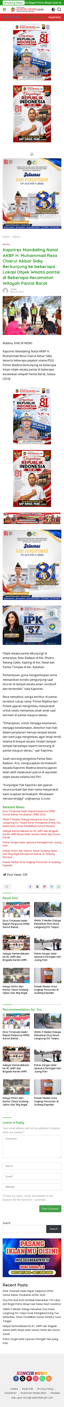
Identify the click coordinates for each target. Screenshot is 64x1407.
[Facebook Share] (30, 886)
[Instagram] (36, 1379)
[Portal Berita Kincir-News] (26, 9)
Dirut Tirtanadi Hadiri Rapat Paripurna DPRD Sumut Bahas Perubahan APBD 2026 (29, 813)
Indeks (14, 1388)
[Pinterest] (29, 1379)
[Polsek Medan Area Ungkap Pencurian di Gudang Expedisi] (47, 975)
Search (6, 1223)
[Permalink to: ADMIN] (5, 290)
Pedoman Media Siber (34, 1393)
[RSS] (49, 1379)
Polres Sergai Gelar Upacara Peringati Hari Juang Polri (32, 844)
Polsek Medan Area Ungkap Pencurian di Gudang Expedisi (32, 864)
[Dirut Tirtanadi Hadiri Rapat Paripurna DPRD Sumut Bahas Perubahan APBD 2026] (16, 909)
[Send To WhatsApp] (58, 886)
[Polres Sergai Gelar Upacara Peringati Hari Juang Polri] (47, 942)
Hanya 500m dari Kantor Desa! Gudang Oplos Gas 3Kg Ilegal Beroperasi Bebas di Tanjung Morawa (30, 854)
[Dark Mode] (53, 9)
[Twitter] (22, 1379)
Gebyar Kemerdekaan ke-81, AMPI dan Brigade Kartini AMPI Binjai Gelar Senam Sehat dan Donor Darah (32, 834)
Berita (6, 244)
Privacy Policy (45, 1388)
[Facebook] (16, 1379)
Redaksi (55, 1393)
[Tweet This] (37, 886)
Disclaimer (11, 1393)
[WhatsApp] (42, 1379)
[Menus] (5, 9)
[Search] (59, 9)
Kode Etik (27, 1388)
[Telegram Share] (51, 886)
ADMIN (13, 289)
